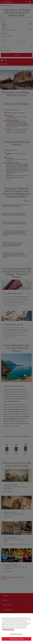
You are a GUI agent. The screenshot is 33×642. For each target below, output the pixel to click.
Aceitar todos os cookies (16, 639)
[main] (16, 627)
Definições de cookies (16, 634)
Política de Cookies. (8, 629)
